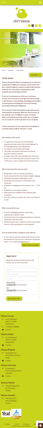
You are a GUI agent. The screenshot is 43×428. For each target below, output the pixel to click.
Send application (14, 298)
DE (36, 25)
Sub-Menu (34, 75)
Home (4, 70)
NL (29, 25)
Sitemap (7, 424)
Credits (16, 424)
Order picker (20, 70)
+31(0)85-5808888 (12, 327)
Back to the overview (31, 245)
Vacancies (11, 70)
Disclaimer (26, 424)
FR (40, 25)
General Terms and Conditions (21, 426)
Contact (8, 329)
